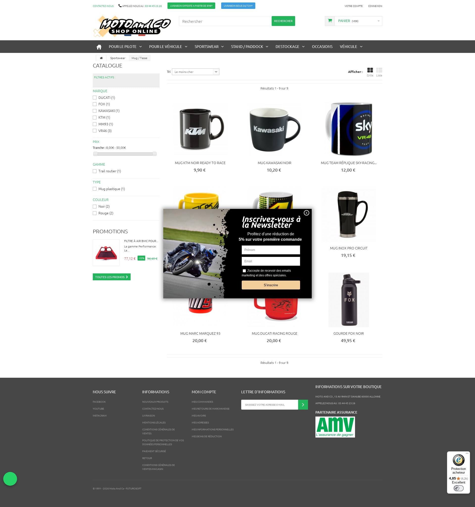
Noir (104, 206)
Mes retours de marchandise (211, 408)
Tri (168, 71)
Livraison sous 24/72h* (238, 5)
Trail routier (109, 170)
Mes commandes (202, 401)
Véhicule (348, 46)
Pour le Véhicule (165, 46)
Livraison (148, 415)
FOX (104, 103)
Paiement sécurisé (154, 451)
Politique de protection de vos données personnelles (163, 442)
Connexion (375, 6)
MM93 (105, 123)
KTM (104, 117)
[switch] (459, 488)
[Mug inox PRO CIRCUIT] (349, 214)
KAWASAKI (108, 110)
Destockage (287, 46)
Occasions (322, 46)
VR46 (105, 130)
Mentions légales (154, 422)
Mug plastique (111, 188)
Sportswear (206, 46)
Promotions (110, 231)
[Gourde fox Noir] (349, 300)
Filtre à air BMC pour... (141, 241)
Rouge (105, 212)
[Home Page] (101, 58)
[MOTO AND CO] (132, 26)
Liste (379, 75)
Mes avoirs (199, 415)
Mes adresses (200, 422)
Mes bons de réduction (207, 436)
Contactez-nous (103, 6)
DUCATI (106, 97)
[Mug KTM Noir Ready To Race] (200, 129)
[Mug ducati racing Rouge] (274, 300)
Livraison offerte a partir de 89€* (191, 5)
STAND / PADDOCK (247, 46)
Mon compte (204, 391)
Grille (370, 75)
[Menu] (467, 454)
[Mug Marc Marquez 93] (200, 300)
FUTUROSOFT (134, 488)
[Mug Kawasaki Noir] (274, 129)
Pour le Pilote (123, 46)
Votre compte (354, 6)
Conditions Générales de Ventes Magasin (158, 467)
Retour (147, 458)
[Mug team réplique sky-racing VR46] (349, 129)
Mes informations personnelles (213, 429)
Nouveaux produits (155, 401)
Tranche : (99, 147)
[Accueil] (99, 46)
